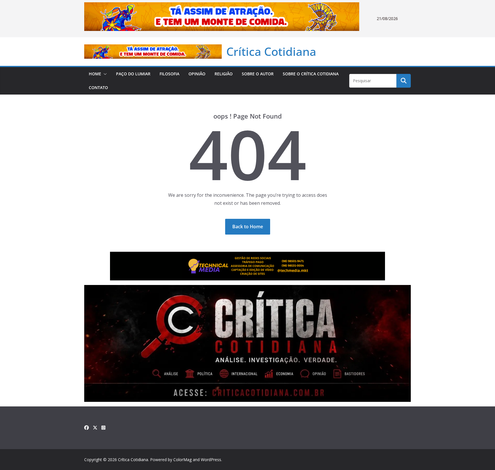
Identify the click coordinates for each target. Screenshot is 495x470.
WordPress (211, 459)
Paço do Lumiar (133, 73)
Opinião (196, 73)
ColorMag (182, 459)
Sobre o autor (258, 73)
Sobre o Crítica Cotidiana (311, 73)
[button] (104, 74)
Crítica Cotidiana (271, 51)
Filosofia (169, 73)
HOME (95, 73)
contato (98, 87)
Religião (224, 73)
